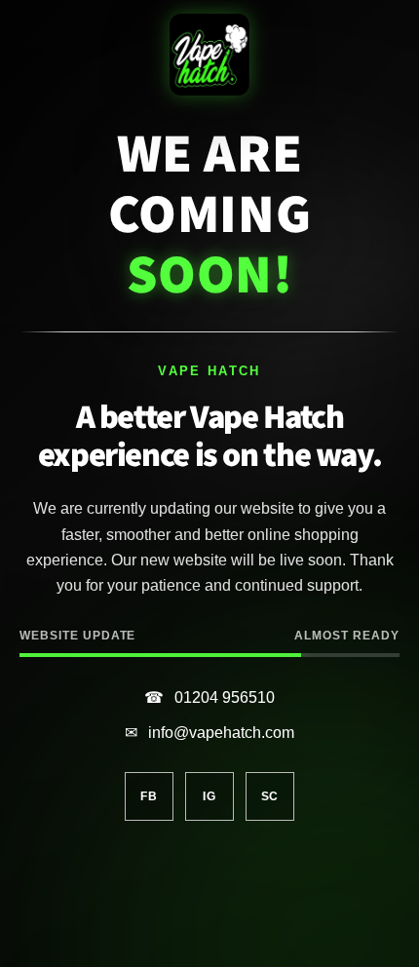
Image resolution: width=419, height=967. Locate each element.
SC (270, 796)
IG (209, 796)
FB (148, 796)
